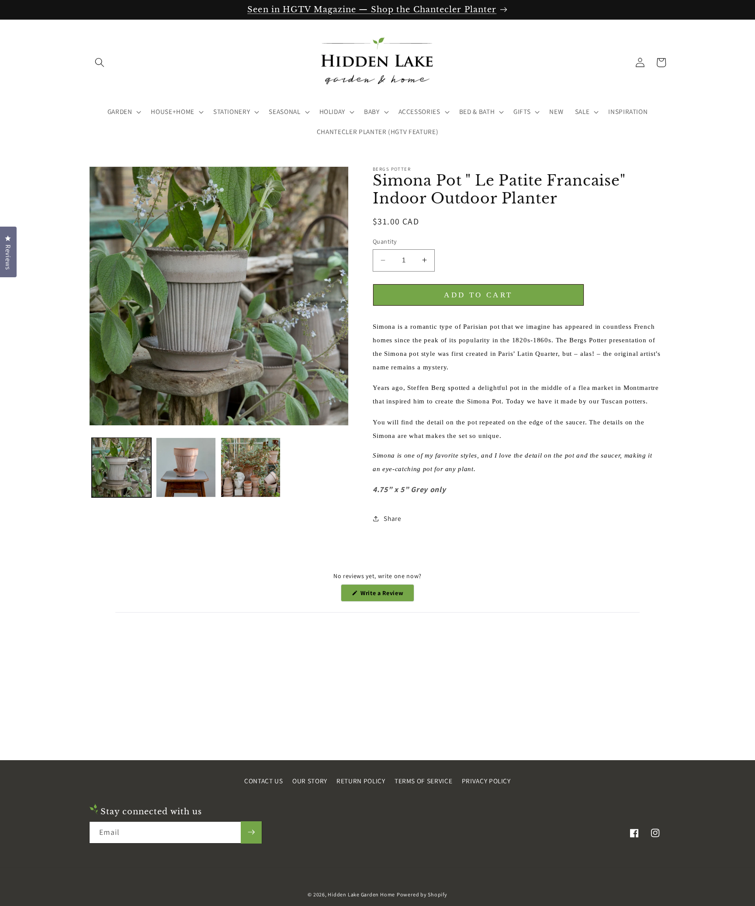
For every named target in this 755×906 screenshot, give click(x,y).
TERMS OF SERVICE (424, 780)
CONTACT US (263, 780)
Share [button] (392, 518)
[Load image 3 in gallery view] (251, 467)
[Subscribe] (251, 832)
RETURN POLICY (360, 780)
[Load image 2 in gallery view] (186, 467)
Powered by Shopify (422, 894)
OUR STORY (309, 780)
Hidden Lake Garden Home (361, 894)
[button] (99, 62)
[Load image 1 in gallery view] (122, 467)
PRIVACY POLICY (486, 780)
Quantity (385, 241)
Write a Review (386, 595)
